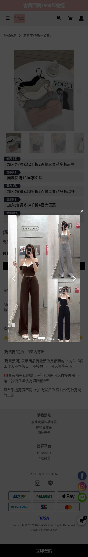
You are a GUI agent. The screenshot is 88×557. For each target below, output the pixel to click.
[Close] (82, 211)
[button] (41, 338)
